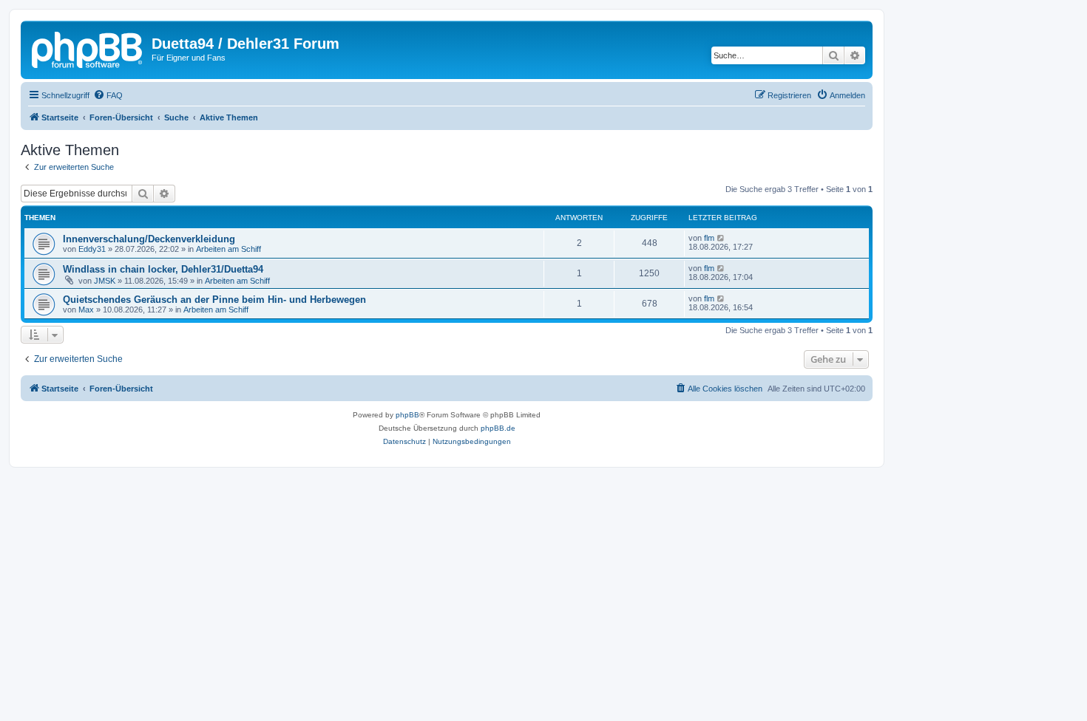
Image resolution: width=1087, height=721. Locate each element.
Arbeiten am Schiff (228, 249)
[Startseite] (88, 48)
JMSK (104, 280)
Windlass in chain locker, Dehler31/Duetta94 (163, 269)
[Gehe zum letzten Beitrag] (721, 237)
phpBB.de (498, 428)
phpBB (407, 415)
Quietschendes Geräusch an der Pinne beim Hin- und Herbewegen (214, 299)
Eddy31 (92, 249)
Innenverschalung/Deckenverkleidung (149, 239)
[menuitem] (108, 95)
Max (86, 309)
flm (709, 237)
